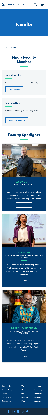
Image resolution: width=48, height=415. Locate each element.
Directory (38, 389)
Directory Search (17, 120)
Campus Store (7, 386)
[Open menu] (42, 4)
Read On (24, 205)
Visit (23, 386)
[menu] (6, 47)
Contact (37, 386)
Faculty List (14, 89)
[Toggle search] (35, 4)
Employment (39, 393)
